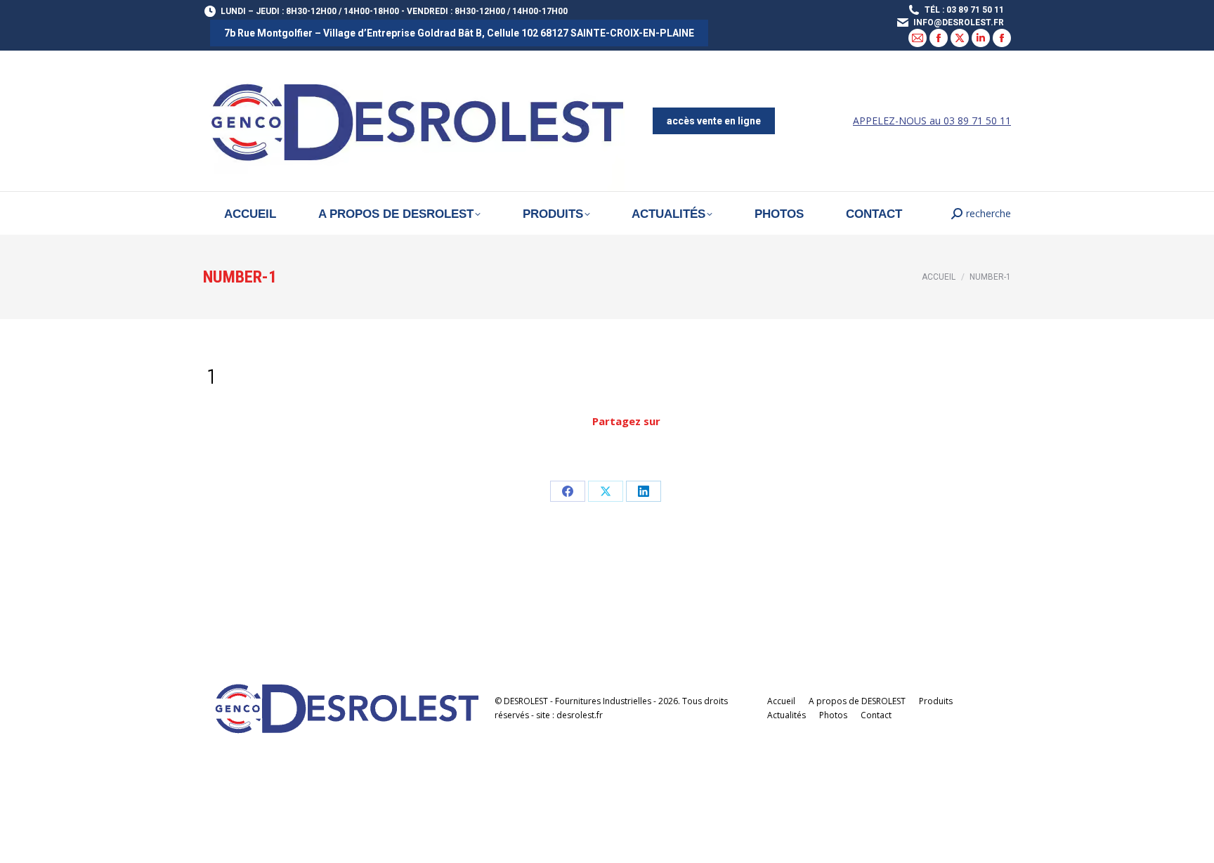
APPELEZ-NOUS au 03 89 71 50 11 (932, 120)
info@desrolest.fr (958, 22)
